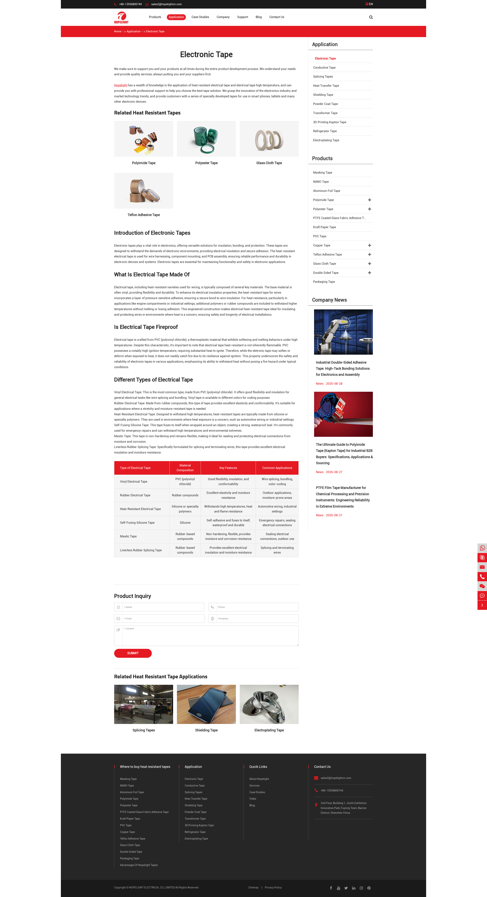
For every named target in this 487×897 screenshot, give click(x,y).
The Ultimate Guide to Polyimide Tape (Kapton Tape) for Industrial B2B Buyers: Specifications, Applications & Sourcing (344, 454)
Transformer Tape (325, 113)
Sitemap (253, 887)
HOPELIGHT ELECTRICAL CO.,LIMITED (152, 887)
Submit (133, 653)
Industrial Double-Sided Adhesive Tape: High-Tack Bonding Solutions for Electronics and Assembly (343, 368)
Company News (329, 300)
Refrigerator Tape (325, 131)
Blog (259, 17)
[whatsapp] (482, 548)
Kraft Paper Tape (324, 227)
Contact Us (276, 17)
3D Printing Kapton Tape (329, 122)
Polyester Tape (206, 163)
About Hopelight (259, 778)
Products (155, 17)
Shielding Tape (206, 730)
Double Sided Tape (325, 273)
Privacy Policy (273, 887)
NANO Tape (321, 182)
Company (223, 17)
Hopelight (120, 85)
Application (176, 17)
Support (242, 17)
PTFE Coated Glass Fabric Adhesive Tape (341, 218)
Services (254, 785)
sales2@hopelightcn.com (166, 4)
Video (252, 798)
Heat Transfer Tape (326, 85)
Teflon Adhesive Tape (144, 215)
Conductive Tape (324, 67)
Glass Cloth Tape (269, 163)
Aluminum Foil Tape (326, 191)
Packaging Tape (324, 282)
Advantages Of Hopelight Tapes (139, 865)
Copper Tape (321, 245)
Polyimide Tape (143, 163)
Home (117, 31)
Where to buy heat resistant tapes (145, 767)
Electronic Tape (155, 31)
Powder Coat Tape (325, 104)
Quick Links (258, 767)
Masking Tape (322, 172)
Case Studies (200, 17)
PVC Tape (319, 236)
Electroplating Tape (269, 730)
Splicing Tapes (144, 730)
